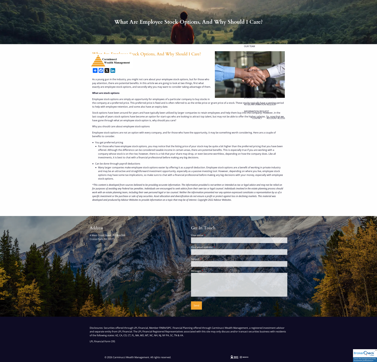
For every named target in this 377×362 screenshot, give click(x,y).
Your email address (213, 247)
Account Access (276, 118)
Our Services (267, 63)
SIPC (169, 327)
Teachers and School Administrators (256, 55)
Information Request (256, 111)
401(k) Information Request (260, 104)
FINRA (162, 327)
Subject (207, 259)
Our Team (249, 46)
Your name (209, 235)
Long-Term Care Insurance (259, 83)
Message (207, 271)
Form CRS (109, 341)
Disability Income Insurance (260, 97)
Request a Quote (253, 70)
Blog (282, 63)
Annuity (248, 77)
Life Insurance (252, 90)
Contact (257, 118)
